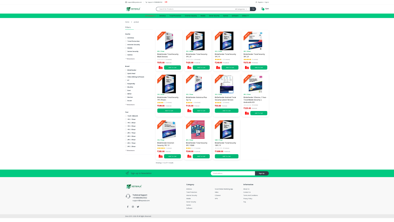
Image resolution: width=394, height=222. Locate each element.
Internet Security (191, 16)
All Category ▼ (150, 16)
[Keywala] (133, 9)
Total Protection (175, 16)
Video (216, 192)
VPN (216, 198)
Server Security (214, 16)
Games (225, 16)
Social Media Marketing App (224, 189)
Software (235, 16)
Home (127, 22)
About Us (246, 189)
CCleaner (218, 195)
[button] (242, 9)
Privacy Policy (247, 198)
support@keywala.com (134, 2)
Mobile (203, 16)
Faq (244, 202)
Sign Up (261, 173)
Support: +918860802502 (155, 2)
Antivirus (162, 16)
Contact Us (247, 192)
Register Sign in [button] (263, 2)
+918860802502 (140, 197)
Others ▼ (245, 16)
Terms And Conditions (250, 195)
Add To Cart (172, 67)
